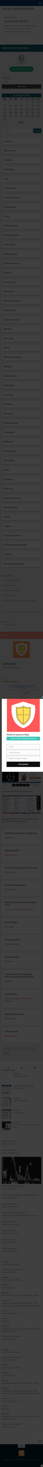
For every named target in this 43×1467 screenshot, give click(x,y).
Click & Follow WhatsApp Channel (23, 738)
